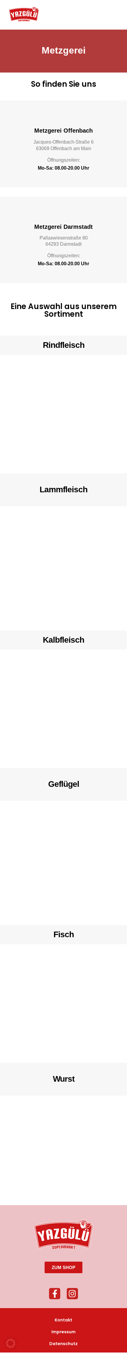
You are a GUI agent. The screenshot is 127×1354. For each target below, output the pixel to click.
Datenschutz (63, 1344)
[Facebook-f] (54, 1293)
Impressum (63, 1332)
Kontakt (63, 1320)
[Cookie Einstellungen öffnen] (10, 1346)
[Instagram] (72, 1293)
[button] (114, 14)
